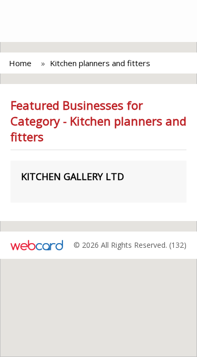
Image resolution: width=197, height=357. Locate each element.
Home (20, 63)
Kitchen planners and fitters (100, 63)
